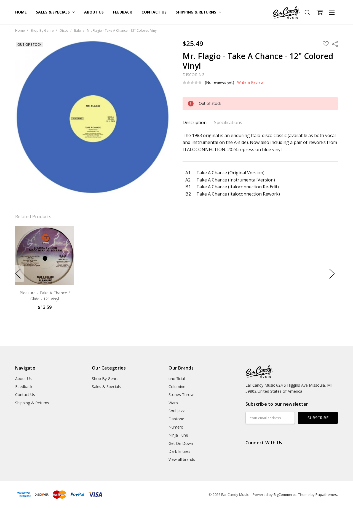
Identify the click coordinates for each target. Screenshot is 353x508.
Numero (176, 427)
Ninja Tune (178, 435)
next (332, 273)
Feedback (122, 12)
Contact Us (154, 12)
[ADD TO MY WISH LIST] (64, 244)
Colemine (177, 386)
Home (20, 12)
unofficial (177, 378)
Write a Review (250, 82)
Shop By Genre (105, 378)
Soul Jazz (176, 410)
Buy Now (44, 273)
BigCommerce (285, 494)
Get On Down (181, 443)
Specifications (228, 122)
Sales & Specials (53, 12)
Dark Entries (179, 451)
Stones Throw (181, 394)
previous (18, 273)
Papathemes (326, 494)
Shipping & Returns (196, 12)
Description (195, 122)
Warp (173, 402)
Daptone (176, 418)
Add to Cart (44, 261)
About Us (94, 12)
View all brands (182, 459)
